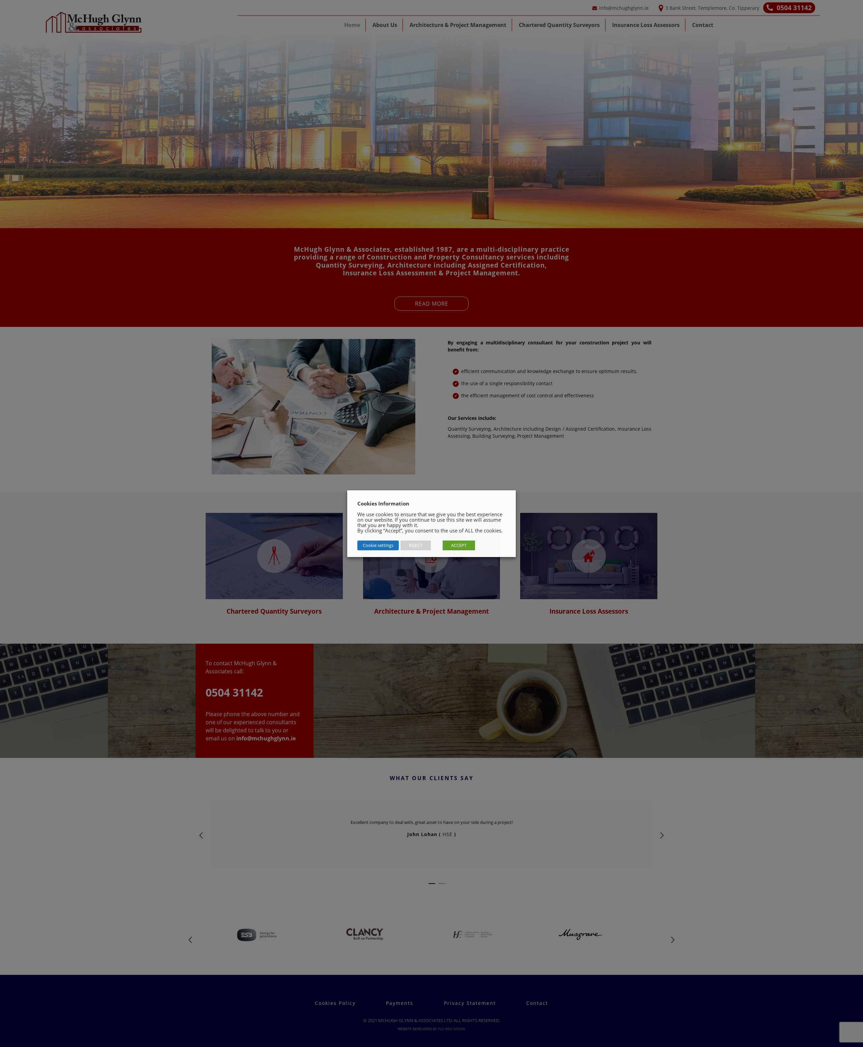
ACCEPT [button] (459, 545)
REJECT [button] (415, 545)
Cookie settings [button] (378, 545)
